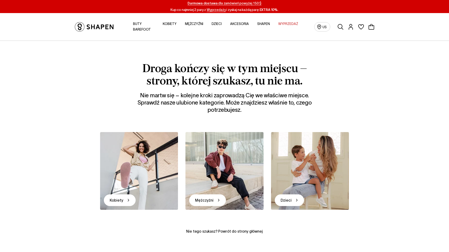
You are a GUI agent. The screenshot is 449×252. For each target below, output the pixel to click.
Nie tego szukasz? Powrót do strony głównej (224, 231)
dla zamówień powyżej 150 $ (224, 3)
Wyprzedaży (216, 10)
